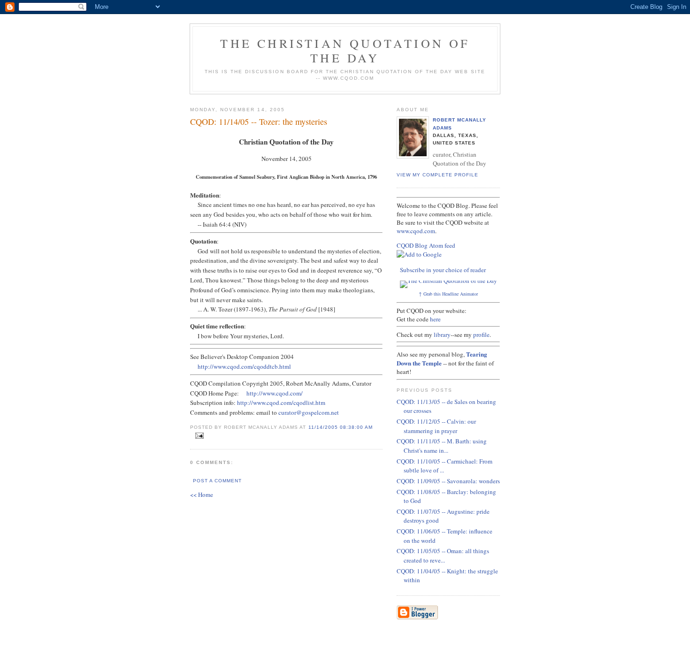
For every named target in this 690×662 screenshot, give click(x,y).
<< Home (201, 494)
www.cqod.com (416, 231)
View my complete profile (437, 174)
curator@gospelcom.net (308, 412)
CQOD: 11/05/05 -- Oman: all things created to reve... (443, 555)
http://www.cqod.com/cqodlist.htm (281, 402)
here (435, 319)
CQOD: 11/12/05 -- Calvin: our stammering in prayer (436, 426)
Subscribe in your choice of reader (443, 270)
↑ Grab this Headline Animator (448, 293)
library (442, 334)
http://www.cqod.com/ (274, 393)
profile (481, 334)
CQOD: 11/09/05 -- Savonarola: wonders (448, 481)
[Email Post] (198, 436)
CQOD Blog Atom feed (426, 245)
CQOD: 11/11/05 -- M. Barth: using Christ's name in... (442, 446)
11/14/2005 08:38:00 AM (340, 427)
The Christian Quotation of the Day (344, 50)
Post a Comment (217, 480)
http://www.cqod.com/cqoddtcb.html (244, 366)
